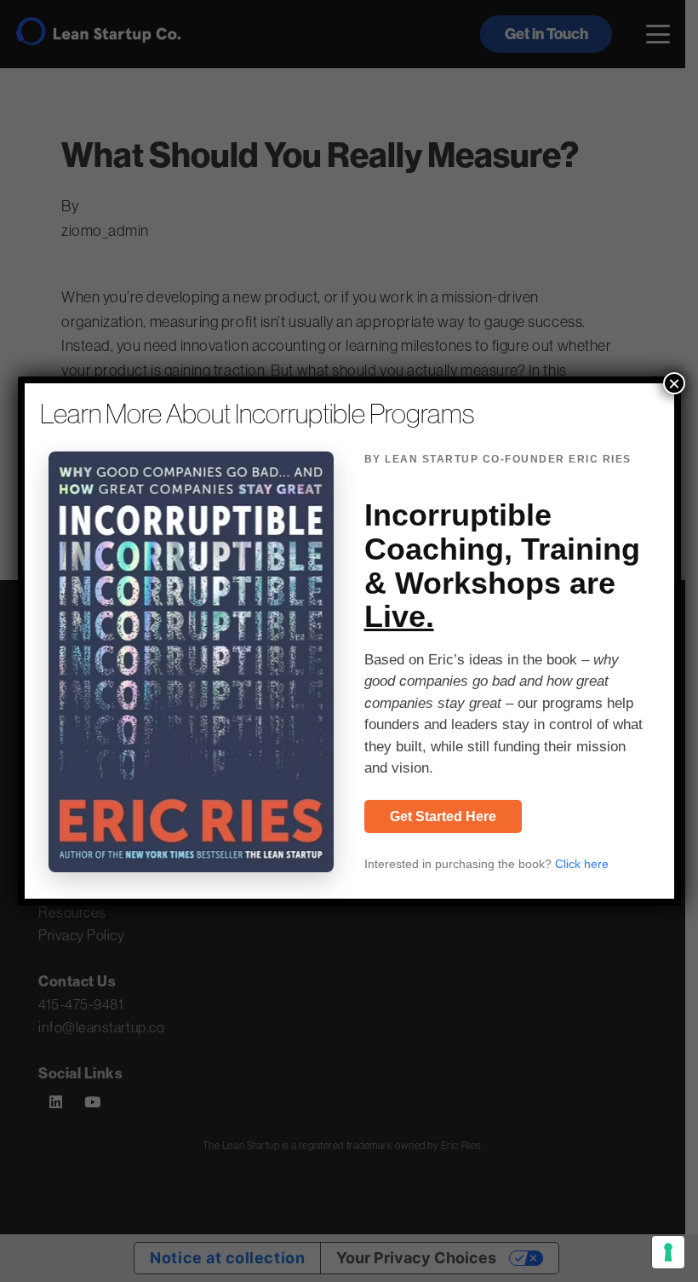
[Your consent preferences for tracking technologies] (668, 1252)
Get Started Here (443, 816)
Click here (582, 864)
